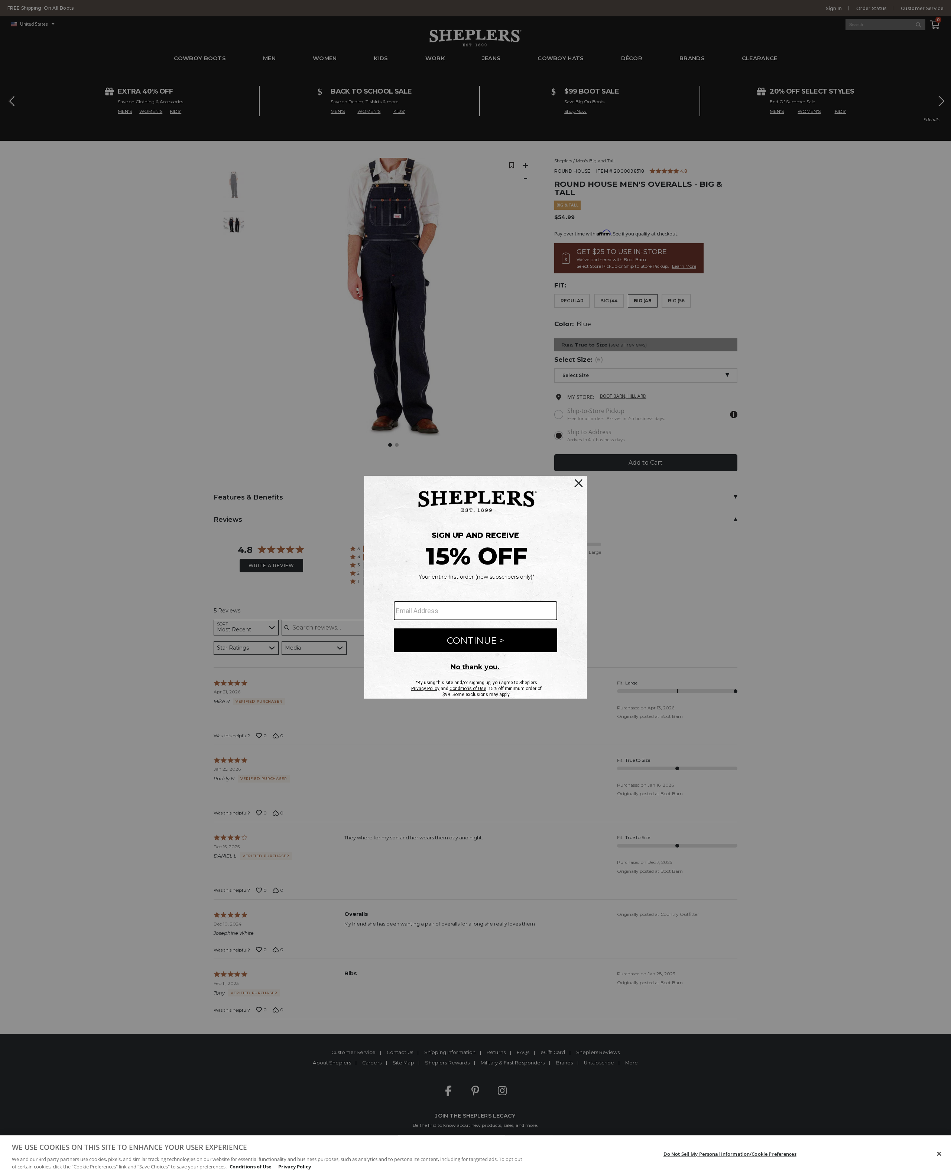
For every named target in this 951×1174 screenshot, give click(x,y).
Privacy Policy (294, 1166)
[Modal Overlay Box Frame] (475, 587)
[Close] (939, 1154)
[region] (475, 1154)
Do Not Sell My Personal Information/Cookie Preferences (729, 1154)
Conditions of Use (251, 1166)
